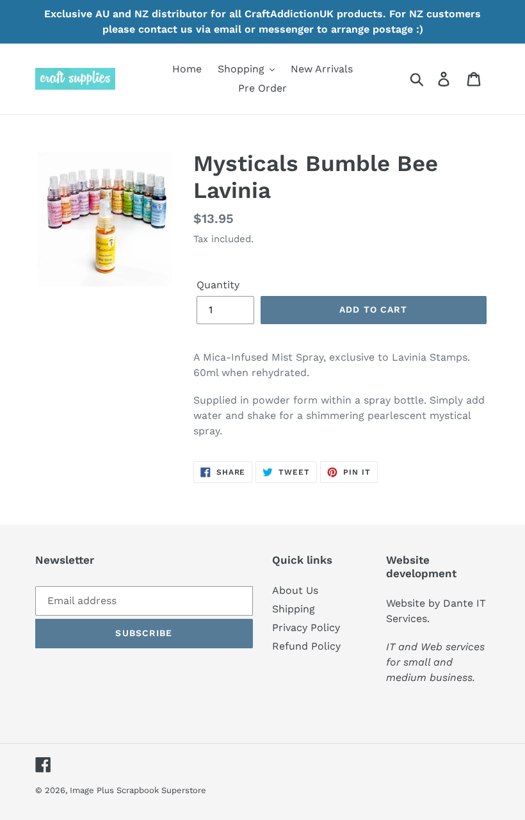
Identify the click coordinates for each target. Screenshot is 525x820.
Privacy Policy (306, 627)
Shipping (293, 609)
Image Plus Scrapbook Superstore (138, 790)
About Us (295, 590)
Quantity (218, 285)
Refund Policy (306, 646)
